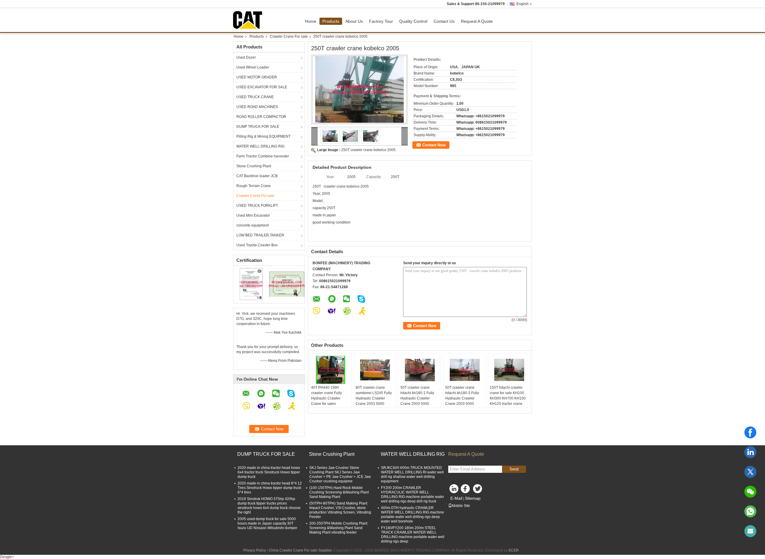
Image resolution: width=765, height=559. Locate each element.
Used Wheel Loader (252, 67)
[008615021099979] (750, 511)
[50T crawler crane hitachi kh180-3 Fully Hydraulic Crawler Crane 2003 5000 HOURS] (465, 370)
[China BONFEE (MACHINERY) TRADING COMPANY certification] (251, 284)
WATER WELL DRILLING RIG (260, 146)
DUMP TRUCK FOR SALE (257, 126)
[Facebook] (750, 432)
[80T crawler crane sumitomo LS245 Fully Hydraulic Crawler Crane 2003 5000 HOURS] (375, 370)
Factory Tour (381, 21)
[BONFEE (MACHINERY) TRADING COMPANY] (314, 136)
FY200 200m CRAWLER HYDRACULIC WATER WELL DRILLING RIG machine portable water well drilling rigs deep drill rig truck (412, 494)
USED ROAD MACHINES (257, 107)
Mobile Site (461, 506)
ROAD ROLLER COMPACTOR (261, 117)
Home (310, 21)
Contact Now (434, 145)
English (522, 4)
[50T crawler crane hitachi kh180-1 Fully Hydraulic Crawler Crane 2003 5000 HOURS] (420, 370)
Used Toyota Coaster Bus (257, 245)
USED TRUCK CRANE (255, 97)
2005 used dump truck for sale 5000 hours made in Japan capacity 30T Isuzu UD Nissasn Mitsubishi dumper (267, 523)
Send (514, 469)
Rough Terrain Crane (253, 186)
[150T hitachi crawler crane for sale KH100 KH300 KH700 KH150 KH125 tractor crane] (509, 370)
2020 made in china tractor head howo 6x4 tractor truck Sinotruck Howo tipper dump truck (269, 472)
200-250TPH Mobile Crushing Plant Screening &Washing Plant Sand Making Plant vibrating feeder (338, 527)
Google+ (7, 557)
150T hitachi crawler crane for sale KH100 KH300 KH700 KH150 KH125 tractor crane (508, 395)
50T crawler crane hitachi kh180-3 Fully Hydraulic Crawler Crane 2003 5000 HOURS (462, 398)
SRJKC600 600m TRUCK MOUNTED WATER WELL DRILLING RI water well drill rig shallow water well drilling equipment (412, 474)
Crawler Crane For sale (289, 36)
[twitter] (750, 472)
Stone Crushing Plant (253, 166)
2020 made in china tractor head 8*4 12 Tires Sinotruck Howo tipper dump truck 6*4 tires (270, 487)
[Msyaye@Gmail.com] (750, 531)
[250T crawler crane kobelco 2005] (359, 89)
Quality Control (413, 21)
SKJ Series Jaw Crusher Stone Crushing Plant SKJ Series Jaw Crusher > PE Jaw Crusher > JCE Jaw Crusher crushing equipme (340, 474)
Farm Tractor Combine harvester (262, 156)
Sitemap (473, 498)
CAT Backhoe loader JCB (257, 176)
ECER (514, 550)
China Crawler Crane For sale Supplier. (301, 550)
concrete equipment (252, 225)
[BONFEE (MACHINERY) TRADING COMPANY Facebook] (466, 490)
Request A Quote (477, 21)
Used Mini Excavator (253, 215)
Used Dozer (246, 57)
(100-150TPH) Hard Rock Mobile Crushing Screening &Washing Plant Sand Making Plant (339, 492)
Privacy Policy (254, 550)
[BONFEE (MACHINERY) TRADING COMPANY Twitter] (478, 490)
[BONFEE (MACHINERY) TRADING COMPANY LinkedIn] (454, 490)
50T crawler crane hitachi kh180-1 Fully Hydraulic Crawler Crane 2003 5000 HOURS (417, 398)
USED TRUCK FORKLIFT (257, 205)
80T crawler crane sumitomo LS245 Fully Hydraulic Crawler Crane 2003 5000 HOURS (374, 398)
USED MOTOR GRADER (256, 77)
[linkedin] (750, 452)
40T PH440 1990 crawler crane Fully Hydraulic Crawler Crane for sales (326, 395)
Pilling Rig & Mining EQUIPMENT (263, 136)
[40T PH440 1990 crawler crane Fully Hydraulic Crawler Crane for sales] (330, 370)
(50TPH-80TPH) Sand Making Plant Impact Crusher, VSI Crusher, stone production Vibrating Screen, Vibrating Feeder (340, 510)
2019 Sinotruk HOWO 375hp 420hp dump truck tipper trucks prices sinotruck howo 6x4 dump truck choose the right (269, 505)
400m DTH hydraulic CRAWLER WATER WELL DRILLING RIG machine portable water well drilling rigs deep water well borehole (412, 514)
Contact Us (444, 21)
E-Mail (456, 498)
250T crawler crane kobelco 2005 (368, 150)
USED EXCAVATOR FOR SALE (261, 87)
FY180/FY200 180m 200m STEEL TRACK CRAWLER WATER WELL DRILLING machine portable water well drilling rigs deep (412, 534)
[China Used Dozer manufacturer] (249, 20)
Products (330, 21)
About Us (354, 21)
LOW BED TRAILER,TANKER (260, 235)
